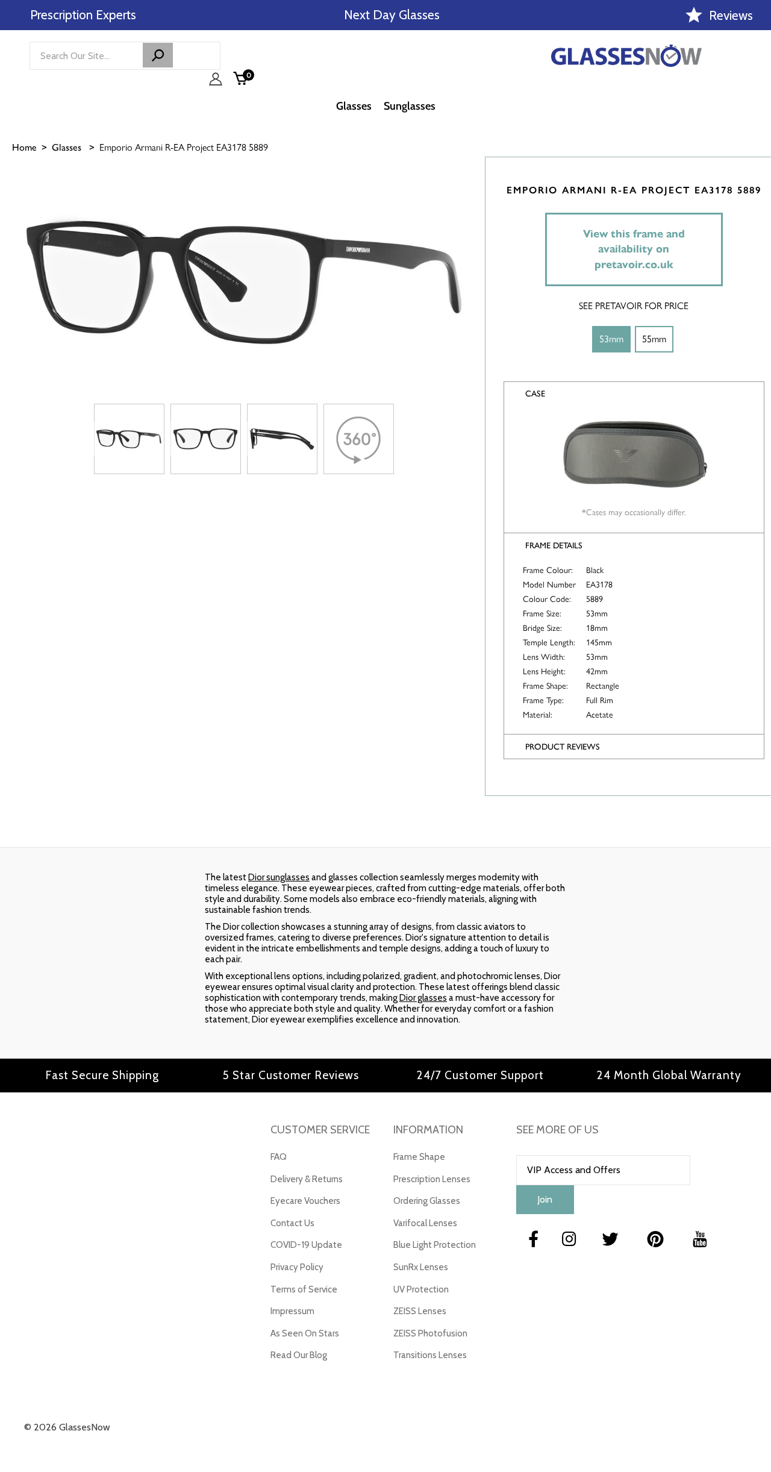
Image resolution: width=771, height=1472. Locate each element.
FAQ (278, 1156)
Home (24, 147)
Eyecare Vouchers (305, 1200)
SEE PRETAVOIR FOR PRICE (633, 306)
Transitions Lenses (430, 1355)
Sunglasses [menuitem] (409, 106)
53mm (611, 339)
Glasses (66, 147)
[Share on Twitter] (756, 239)
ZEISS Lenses (419, 1311)
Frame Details (553, 545)
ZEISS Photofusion (430, 1333)
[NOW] (158, 55)
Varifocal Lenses (425, 1223)
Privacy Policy (296, 1267)
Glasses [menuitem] (354, 106)
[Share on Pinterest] (756, 269)
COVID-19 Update (306, 1244)
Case (535, 394)
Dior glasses (423, 997)
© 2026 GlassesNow (67, 1427)
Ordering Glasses (426, 1200)
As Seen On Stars (304, 1333)
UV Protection (421, 1289)
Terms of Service (303, 1289)
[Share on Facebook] (756, 209)
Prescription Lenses (431, 1179)
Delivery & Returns (306, 1179)
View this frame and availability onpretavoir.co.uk (634, 249)
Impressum (292, 1311)
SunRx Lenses (420, 1267)
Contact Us (292, 1223)
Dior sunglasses (279, 877)
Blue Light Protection (434, 1244)
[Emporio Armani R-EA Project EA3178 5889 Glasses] (129, 439)
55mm (654, 339)
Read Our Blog (298, 1355)
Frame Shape (419, 1156)
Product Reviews (562, 747)
